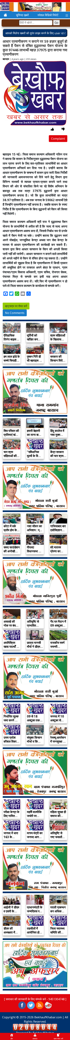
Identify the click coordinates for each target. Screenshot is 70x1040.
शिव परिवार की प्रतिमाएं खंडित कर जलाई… (12, 435)
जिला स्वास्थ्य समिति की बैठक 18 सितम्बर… (57, 934)
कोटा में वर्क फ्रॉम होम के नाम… (10, 530)
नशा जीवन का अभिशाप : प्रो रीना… (34, 530)
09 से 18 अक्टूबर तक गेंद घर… (33, 720)
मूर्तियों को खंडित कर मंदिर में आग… (34, 339)
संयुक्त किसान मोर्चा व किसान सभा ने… (34, 741)
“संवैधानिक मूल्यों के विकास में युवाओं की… (35, 456)
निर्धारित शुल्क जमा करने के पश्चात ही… (11, 720)
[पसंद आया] (52, 129)
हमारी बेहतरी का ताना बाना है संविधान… (34, 435)
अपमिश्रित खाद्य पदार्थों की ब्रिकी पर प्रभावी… (12, 649)
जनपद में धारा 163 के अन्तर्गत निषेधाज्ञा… (11, 839)
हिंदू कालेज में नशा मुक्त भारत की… (57, 435)
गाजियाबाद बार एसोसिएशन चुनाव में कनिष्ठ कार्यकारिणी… (58, 532)
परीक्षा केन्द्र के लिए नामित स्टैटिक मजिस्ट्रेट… (11, 818)
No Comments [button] (14, 313)
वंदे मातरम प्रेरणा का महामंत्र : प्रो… (55, 553)
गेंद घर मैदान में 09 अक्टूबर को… (58, 625)
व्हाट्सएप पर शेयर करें (16, 306)
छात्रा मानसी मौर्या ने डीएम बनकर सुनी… (34, 647)
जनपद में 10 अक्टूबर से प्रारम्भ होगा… (58, 720)
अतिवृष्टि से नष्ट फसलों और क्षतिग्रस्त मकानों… (57, 839)
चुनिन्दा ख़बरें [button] (22, 15)
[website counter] (35, 1027)
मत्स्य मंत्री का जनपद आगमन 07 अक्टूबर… (35, 837)
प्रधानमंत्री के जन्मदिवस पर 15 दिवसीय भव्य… (34, 913)
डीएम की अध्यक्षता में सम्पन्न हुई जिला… (9, 934)
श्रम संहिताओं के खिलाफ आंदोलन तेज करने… (57, 341)
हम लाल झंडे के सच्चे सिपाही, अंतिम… (12, 360)
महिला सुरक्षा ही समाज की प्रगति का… (58, 816)
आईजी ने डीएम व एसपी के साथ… (11, 911)
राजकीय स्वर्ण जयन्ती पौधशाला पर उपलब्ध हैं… (57, 649)
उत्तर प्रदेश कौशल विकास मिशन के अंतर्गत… (11, 743)
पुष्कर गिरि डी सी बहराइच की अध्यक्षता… (34, 360)
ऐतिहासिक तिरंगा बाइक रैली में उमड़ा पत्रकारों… (10, 341)
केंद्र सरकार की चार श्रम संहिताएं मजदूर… (57, 458)
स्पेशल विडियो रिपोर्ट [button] (48, 15)
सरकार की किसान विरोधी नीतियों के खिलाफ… (57, 362)
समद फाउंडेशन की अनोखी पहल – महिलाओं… (12, 553)
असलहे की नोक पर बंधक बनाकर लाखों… (11, 627)
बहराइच (6, 59)
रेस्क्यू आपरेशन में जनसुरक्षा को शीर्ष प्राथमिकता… (58, 743)
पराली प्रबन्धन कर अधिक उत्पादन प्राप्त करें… (58, 913)
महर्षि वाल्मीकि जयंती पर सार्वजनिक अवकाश (34, 818)
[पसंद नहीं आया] (63, 129)
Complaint (58, 139)
